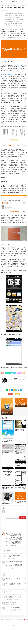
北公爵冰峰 (8, 599)
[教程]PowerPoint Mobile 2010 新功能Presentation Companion (7, 489)
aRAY (13, 8)
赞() (10, 394)
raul (6, 575)
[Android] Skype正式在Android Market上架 (7, 440)
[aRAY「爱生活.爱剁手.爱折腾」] (14, 2)
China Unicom (8, 372)
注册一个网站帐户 (19, 65)
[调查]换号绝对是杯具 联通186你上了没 (20, 464)
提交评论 (22, 517)
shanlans (7, 570)
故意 (6, 546)
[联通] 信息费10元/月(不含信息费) (7, 453)
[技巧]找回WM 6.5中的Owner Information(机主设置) (20, 488)
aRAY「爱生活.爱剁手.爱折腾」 (11, 5)
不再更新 (19, 5)
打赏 (17, 394)
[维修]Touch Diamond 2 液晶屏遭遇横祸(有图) (7, 502)
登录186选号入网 (9, 74)
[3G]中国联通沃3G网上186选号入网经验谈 (14, 368)
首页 (14, 625)
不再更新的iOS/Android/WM (8, 10)
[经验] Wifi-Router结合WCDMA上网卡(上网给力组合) (20, 429)
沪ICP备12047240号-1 (19, 619)
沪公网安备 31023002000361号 (18, 620)
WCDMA (19, 372)
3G (2, 372)
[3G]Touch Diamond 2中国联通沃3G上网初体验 (20, 502)
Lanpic (7, 587)
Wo (23, 372)
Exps (14, 372)
